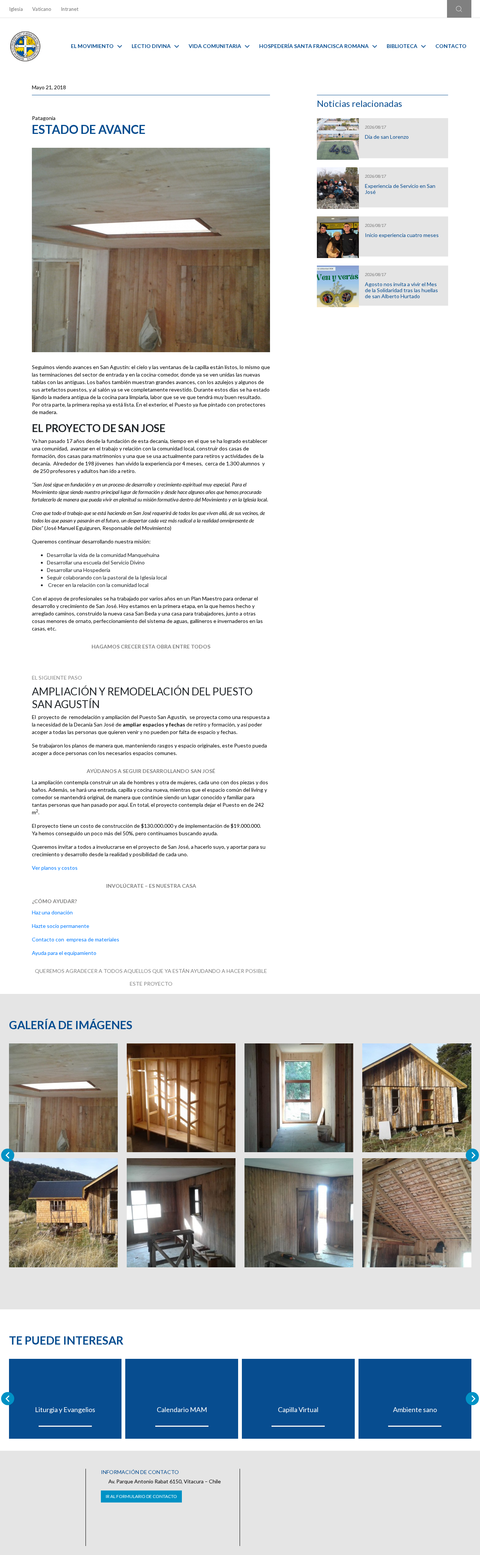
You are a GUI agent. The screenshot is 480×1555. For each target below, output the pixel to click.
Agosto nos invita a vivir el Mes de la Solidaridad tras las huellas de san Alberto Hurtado (401, 290)
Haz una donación (52, 912)
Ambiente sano (415, 1409)
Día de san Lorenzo (387, 137)
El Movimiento (92, 46)
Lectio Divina (151, 46)
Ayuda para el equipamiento (64, 953)
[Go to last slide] (7, 1398)
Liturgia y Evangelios (65, 1409)
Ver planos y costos (55, 868)
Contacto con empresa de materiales (75, 939)
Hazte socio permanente (61, 926)
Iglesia (16, 9)
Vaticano (41, 9)
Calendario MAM (182, 1409)
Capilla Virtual (298, 1409)
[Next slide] (472, 1155)
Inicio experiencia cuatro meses (402, 235)
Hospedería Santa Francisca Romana (314, 46)
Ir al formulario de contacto (141, 1496)
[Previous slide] (7, 1155)
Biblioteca (402, 46)
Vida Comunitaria (215, 46)
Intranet (69, 9)
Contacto (450, 46)
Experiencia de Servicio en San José (400, 189)
